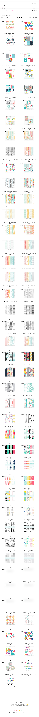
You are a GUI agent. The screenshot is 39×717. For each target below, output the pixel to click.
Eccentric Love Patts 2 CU (29, 380)
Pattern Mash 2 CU (28, 566)
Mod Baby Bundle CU (10, 112)
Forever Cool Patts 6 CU (29, 612)
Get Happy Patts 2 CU (29, 519)
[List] (19, 17)
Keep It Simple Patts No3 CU (10, 191)
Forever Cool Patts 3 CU (10, 333)
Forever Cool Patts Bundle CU (10, 159)
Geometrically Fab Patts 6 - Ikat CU (10, 302)
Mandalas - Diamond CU (10, 674)
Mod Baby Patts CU (10, 395)
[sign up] (22, 710)
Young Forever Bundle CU (10, 175)
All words (3, 10)
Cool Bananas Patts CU (10, 504)
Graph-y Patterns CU (10, 253)
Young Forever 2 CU (10, 659)
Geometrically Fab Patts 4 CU (10, 285)
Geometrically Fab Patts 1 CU (29, 253)
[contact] (23, 710)
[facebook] (16, 710)
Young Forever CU (28, 643)
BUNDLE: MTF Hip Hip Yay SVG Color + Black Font (10, 690)
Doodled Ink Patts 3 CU (28, 535)
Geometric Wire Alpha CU (10, 49)
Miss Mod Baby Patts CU (10, 411)
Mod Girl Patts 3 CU (28, 457)
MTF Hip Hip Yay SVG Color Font (28, 674)
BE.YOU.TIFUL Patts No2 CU (10, 222)
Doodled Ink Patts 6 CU (28, 597)
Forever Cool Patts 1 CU (10, 318)
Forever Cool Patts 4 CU (29, 333)
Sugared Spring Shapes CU (10, 33)
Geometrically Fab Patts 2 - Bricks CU (10, 269)
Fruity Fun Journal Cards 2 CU (10, 81)
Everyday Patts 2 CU (10, 206)
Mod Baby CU (29, 628)
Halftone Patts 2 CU (10, 488)
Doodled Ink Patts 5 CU (10, 550)
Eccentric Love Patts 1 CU (10, 380)
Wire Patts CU (10, 581)
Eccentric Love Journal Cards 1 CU (28, 49)
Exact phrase (15, 10)
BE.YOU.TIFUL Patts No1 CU (29, 206)
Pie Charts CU (10, 628)
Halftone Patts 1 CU (29, 473)
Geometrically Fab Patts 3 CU (29, 268)
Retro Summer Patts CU (10, 597)
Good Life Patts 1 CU (29, 301)
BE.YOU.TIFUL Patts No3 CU (29, 222)
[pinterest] (18, 710)
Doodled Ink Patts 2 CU (10, 535)
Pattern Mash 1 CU (28, 550)
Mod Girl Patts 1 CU (28, 442)
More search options (34, 10)
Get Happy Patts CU (10, 519)
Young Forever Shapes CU (29, 33)
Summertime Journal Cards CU (28, 65)
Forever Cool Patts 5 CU (29, 581)
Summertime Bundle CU (28, 112)
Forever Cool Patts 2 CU (29, 318)
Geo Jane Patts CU (28, 364)
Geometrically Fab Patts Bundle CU (29, 160)
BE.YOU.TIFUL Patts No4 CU (10, 237)
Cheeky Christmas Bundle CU (29, 175)
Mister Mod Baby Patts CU (29, 395)
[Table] (21, 17)
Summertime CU (10, 643)
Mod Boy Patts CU (10, 473)
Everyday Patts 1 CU (28, 191)
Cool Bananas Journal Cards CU (29, 81)
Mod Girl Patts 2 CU (10, 457)
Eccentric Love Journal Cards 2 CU (10, 66)
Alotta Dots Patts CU (10, 566)
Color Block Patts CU (10, 442)
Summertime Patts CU (29, 411)
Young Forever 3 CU (28, 659)
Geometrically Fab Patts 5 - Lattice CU (28, 286)
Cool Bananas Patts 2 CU (29, 504)
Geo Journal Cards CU (10, 97)
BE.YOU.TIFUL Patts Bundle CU (10, 143)
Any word (9, 10)
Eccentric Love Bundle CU (29, 97)
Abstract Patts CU (28, 488)
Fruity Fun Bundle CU (10, 128)
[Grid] (17, 17)
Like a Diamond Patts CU (10, 426)
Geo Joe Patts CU (10, 364)
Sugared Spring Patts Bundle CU (29, 143)
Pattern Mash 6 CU (10, 612)
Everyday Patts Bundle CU (28, 128)
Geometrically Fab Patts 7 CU (10, 349)
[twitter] (20, 710)
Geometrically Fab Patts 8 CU (29, 349)
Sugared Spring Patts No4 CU (29, 237)
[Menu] (37, 3)
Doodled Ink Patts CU (29, 426)
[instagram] (15, 710)
